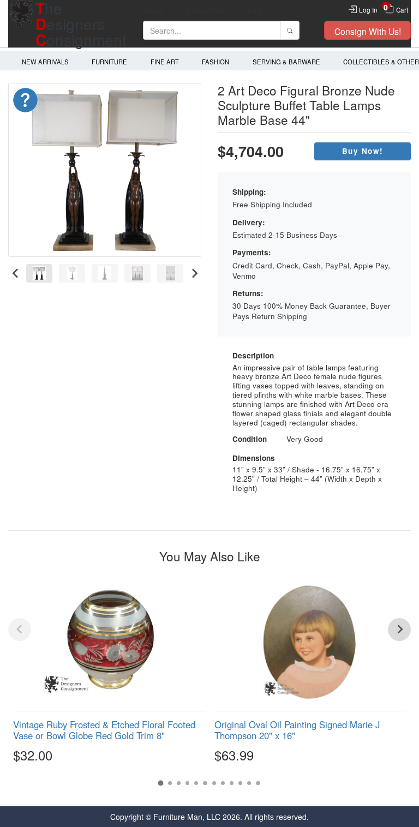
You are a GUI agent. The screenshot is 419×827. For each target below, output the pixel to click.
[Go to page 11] (249, 783)
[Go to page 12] (258, 783)
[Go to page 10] (240, 783)
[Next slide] (194, 273)
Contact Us (205, 10)
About (153, 10)
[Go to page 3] (179, 783)
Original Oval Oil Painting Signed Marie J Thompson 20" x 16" (297, 730)
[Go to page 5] (196, 783)
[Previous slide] (19, 629)
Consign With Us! (367, 31)
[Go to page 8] (223, 783)
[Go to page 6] (205, 783)
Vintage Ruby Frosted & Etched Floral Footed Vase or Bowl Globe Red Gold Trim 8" (104, 730)
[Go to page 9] (232, 783)
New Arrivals (45, 61)
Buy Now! (363, 151)
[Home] (21, 23)
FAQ (254, 10)
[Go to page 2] (170, 783)
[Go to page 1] (161, 783)
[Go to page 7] (214, 783)
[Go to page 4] (187, 783)
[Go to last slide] (15, 273)
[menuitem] (39, 273)
